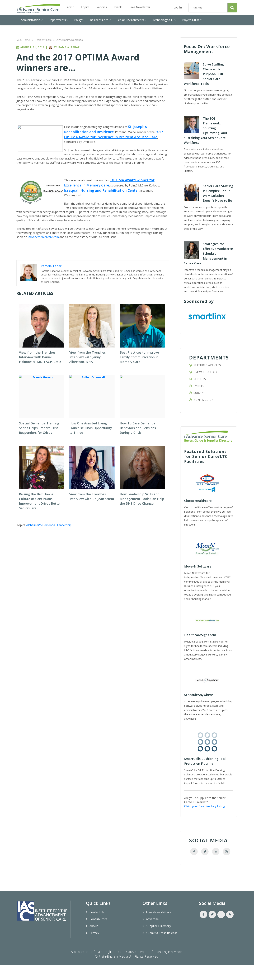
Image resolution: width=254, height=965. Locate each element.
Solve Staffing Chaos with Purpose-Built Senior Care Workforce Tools (204, 74)
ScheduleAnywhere (198, 695)
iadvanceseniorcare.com (43, 237)
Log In (177, 7)
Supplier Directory (158, 926)
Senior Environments (130, 20)
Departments (57, 20)
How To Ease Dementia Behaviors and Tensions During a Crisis (138, 428)
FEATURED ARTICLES (207, 365)
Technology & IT (163, 20)
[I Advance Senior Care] (38, 8)
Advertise (152, 919)
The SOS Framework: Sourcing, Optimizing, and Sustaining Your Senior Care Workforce (205, 130)
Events (118, 7)
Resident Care (99, 20)
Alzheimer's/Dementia (70, 39)
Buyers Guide (191, 20)
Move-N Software (197, 566)
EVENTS (199, 386)
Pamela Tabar (69, 47)
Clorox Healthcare (198, 501)
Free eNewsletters (158, 912)
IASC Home (23, 39)
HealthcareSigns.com (200, 635)
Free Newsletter (140, 7)
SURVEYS (199, 393)
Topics (85, 7)
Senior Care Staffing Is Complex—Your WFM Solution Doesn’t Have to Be (218, 193)
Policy (78, 20)
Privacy (94, 933)
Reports (101, 7)
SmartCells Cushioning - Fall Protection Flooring (205, 761)
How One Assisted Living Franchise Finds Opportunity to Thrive (90, 428)
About (94, 926)
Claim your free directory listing (204, 806)
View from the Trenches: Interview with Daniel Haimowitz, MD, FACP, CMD (40, 357)
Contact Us (97, 912)
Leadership (64, 525)
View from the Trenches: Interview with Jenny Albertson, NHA (87, 357)
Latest (69, 7)
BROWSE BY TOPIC (206, 372)
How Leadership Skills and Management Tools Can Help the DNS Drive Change (142, 498)
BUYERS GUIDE (203, 400)
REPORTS (200, 379)
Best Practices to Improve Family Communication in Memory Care (139, 357)
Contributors (98, 919)
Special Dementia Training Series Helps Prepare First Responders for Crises (39, 428)
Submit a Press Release (162, 933)
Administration (30, 20)
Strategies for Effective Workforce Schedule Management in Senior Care (208, 253)
